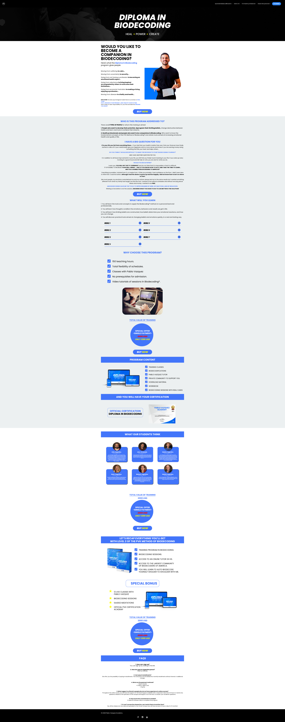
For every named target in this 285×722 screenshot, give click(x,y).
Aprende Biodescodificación (223, 4)
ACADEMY (276, 4)
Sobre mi (236, 4)
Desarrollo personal (263, 4)
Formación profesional (248, 4)
